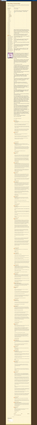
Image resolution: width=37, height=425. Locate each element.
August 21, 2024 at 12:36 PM (17, 396)
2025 (8, 9)
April (9, 19)
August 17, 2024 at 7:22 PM (16, 298)
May (9, 18)
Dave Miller (16, 196)
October (9, 12)
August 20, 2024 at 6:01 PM (16, 349)
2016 (8, 27)
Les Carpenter (16, 162)
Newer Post (15, 413)
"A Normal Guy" (10, 16)
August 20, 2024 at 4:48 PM (16, 345)
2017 (8, 26)
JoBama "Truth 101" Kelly (17, 402)
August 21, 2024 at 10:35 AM (17, 370)
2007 (8, 33)
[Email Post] (20, 118)
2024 (8, 10)
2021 (8, 23)
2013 (8, 29)
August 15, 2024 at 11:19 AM (17, 217)
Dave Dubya (9, 35)
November (10, 11)
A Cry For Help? (10, 15)
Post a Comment (16, 412)
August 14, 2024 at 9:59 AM (17, 171)
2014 (8, 28)
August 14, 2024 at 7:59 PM (16, 204)
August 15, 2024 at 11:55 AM (17, 247)
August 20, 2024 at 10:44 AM (17, 322)
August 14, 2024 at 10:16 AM (17, 180)
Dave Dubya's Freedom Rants (14, 3)
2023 (8, 22)
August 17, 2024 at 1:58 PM (16, 272)
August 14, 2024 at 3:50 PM (16, 195)
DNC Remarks (10, 14)
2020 (8, 24)
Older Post (28, 413)
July (9, 17)
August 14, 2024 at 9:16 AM (17, 151)
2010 (8, 31)
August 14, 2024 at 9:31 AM (17, 161)
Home (21, 413)
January (9, 21)
